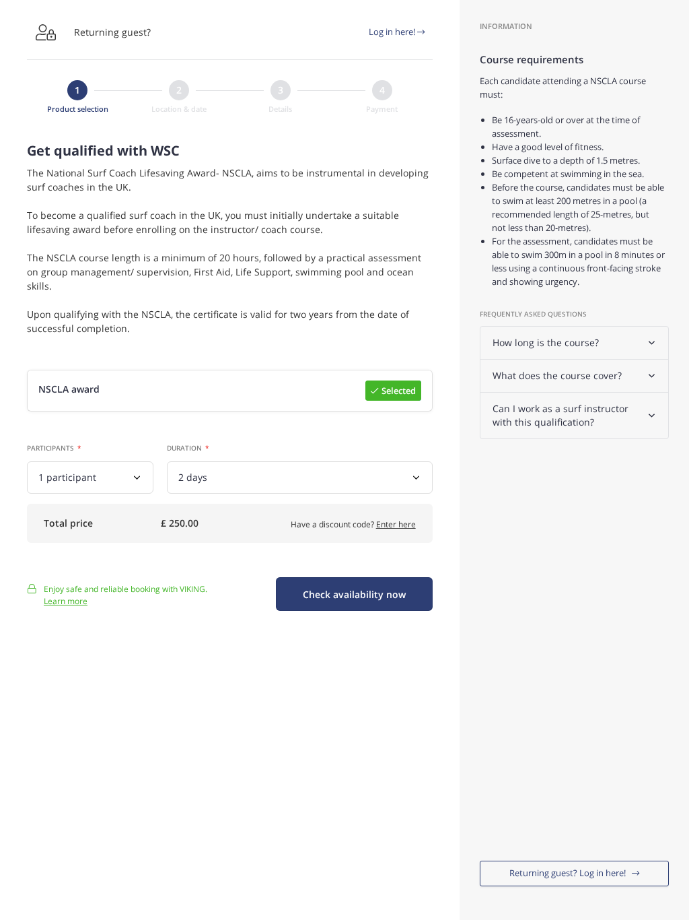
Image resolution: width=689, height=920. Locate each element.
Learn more (65, 601)
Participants (50, 448)
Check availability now (354, 594)
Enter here (396, 524)
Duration (184, 448)
